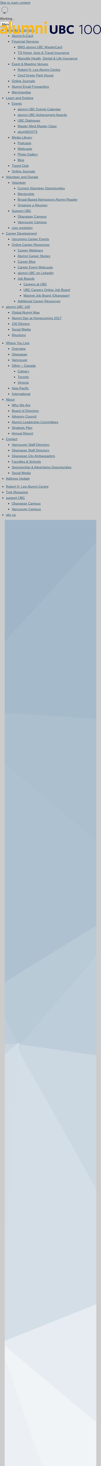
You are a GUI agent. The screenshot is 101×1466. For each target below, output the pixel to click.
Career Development (21, 233)
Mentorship (26, 194)
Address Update (18, 478)
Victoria (23, 382)
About (10, 399)
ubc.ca (11, 515)
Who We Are (21, 405)
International (21, 394)
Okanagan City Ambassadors (33, 456)
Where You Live (17, 343)
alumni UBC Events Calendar (39, 109)
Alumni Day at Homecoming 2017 (37, 318)
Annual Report (22, 433)
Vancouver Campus (32, 222)
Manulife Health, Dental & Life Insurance (48, 58)
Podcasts (24, 143)
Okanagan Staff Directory (30, 450)
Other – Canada (24, 365)
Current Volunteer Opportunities (41, 188)
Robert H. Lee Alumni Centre (39, 70)
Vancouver (19, 360)
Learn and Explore (19, 98)
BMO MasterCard (40, 47)
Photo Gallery (28, 154)
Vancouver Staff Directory (31, 444)
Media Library (22, 137)
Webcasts (25, 149)
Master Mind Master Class (37, 126)
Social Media (21, 329)
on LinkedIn (36, 273)
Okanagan (19, 354)
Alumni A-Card (22, 36)
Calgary (23, 371)
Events (17, 103)
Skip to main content (15, 2)
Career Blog (26, 261)
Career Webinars (30, 250)
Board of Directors (25, 411)
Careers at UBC (35, 284)
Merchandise (21, 92)
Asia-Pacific (20, 388)
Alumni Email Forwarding (30, 86)
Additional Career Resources (39, 301)
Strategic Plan (22, 428)
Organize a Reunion (32, 205)
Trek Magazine (17, 492)
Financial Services (25, 41)
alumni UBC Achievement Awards (42, 115)
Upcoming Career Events (30, 239)
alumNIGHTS (27, 132)
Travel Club (20, 165)
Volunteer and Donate (22, 177)
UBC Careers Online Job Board (46, 290)
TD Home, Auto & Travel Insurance (43, 53)
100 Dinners (21, 324)
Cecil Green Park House (36, 75)
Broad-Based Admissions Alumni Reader (48, 199)
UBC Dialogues (29, 120)
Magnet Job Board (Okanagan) (46, 295)
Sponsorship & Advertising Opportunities (41, 467)
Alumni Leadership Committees (35, 422)
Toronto (23, 377)
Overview (19, 349)
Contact (11, 439)
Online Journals (23, 81)
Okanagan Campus (32, 216)
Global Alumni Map (26, 312)
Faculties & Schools (26, 461)
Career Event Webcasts (35, 267)
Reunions (19, 335)
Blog (21, 160)
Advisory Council (24, 416)
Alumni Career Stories (34, 256)
